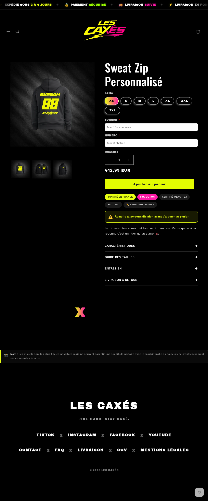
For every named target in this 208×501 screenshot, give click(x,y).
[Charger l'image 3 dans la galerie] (62, 169)
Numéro (112, 135)
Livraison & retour (151, 280)
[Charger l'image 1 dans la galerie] (20, 169)
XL (167, 100)
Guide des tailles (151, 257)
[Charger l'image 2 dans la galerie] (41, 169)
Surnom (112, 119)
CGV (122, 450)
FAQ (59, 450)
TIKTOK (46, 435)
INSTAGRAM (82, 435)
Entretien (151, 268)
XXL (184, 100)
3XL (112, 110)
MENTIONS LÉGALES (165, 450)
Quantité (111, 151)
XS (111, 100)
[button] (8, 31)
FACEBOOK (122, 435)
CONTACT (30, 450)
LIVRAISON (91, 450)
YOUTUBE (160, 435)
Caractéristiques (151, 245)
